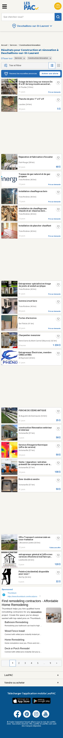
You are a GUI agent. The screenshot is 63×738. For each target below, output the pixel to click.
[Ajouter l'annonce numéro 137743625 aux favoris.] (57, 411)
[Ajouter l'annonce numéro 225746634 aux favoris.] (57, 428)
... (44, 663)
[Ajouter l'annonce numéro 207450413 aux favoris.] (57, 158)
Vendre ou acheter (31, 682)
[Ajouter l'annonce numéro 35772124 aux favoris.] (57, 209)
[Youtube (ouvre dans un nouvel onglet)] (45, 717)
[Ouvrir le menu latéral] (4, 6)
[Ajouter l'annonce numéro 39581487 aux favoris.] (57, 192)
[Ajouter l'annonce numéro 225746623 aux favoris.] (57, 572)
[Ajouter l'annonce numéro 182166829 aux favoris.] (57, 302)
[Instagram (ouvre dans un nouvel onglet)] (36, 717)
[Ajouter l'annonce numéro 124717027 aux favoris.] (57, 446)
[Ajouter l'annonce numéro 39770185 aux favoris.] (57, 226)
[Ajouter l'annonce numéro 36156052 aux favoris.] (57, 353)
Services (13, 45)
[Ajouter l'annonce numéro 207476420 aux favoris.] (57, 555)
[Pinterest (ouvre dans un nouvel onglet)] (27, 717)
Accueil (4, 45)
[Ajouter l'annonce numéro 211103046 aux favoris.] (57, 319)
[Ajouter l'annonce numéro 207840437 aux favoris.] (57, 480)
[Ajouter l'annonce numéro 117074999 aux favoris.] (57, 463)
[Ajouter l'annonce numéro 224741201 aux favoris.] (57, 100)
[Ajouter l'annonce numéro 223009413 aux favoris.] (57, 284)
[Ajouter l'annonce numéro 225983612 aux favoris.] (57, 336)
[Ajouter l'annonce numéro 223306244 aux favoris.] (57, 83)
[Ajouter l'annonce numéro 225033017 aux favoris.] (57, 538)
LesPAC (31, 675)
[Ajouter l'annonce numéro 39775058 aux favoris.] (57, 175)
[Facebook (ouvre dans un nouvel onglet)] (17, 717)
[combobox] (28, 17)
